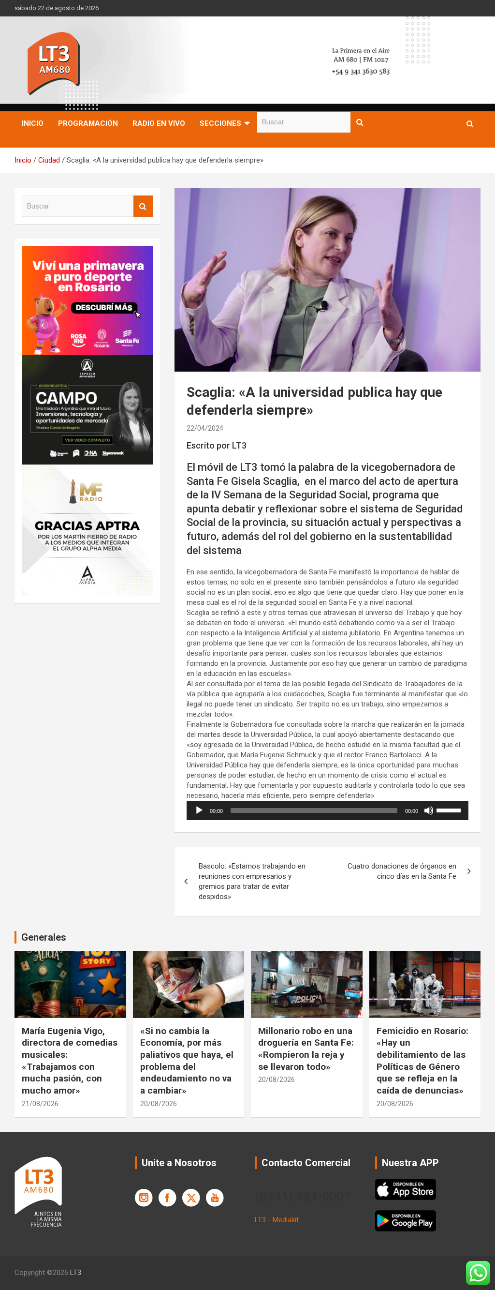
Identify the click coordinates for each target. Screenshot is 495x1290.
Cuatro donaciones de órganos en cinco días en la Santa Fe (402, 871)
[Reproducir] (199, 810)
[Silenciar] (429, 810)
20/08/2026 (158, 1104)
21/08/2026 (40, 1104)
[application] (327, 810)
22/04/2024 (205, 428)
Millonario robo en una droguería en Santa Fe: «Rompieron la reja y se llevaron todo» (306, 1048)
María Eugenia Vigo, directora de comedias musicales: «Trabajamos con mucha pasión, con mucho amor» (69, 1060)
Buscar (360, 122)
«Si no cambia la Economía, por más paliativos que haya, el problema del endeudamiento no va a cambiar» (186, 1060)
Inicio (33, 123)
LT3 (75, 1272)
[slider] (450, 809)
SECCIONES (220, 123)
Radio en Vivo (158, 123)
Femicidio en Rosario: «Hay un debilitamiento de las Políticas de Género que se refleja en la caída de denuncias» (422, 1060)
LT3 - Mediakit (277, 1219)
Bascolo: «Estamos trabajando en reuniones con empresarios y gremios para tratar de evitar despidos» (252, 881)
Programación (88, 123)
